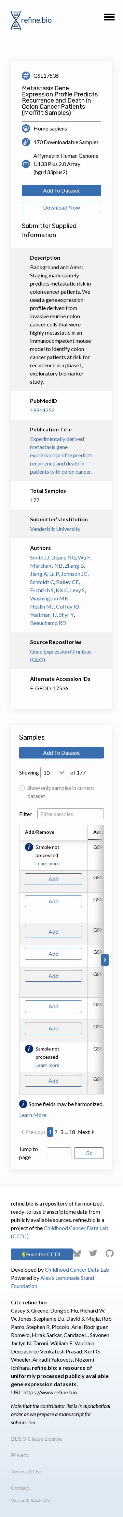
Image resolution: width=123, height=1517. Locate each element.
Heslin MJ (42, 606)
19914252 (42, 410)
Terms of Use (26, 1471)
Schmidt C (42, 582)
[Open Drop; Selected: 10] (54, 772)
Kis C (62, 590)
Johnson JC (74, 573)
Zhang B (74, 565)
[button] (109, 19)
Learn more (47, 863)
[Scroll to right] (105, 960)
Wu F (84, 557)
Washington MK (49, 598)
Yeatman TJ (43, 614)
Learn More (32, 1115)
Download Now (61, 207)
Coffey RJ (67, 606)
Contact (20, 1487)
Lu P (54, 573)
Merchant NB (46, 565)
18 (72, 1132)
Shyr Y (66, 614)
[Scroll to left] (18, 960)
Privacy (20, 1455)
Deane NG (63, 557)
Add (53, 879)
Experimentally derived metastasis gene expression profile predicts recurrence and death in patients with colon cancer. (61, 455)
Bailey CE (67, 582)
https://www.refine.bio (50, 1392)
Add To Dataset (61, 190)
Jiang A (38, 573)
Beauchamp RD (48, 622)
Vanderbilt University (55, 528)
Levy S (77, 590)
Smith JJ (39, 557)
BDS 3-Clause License (36, 1438)
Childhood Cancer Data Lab (77, 1269)
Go (89, 1153)
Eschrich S (42, 590)
